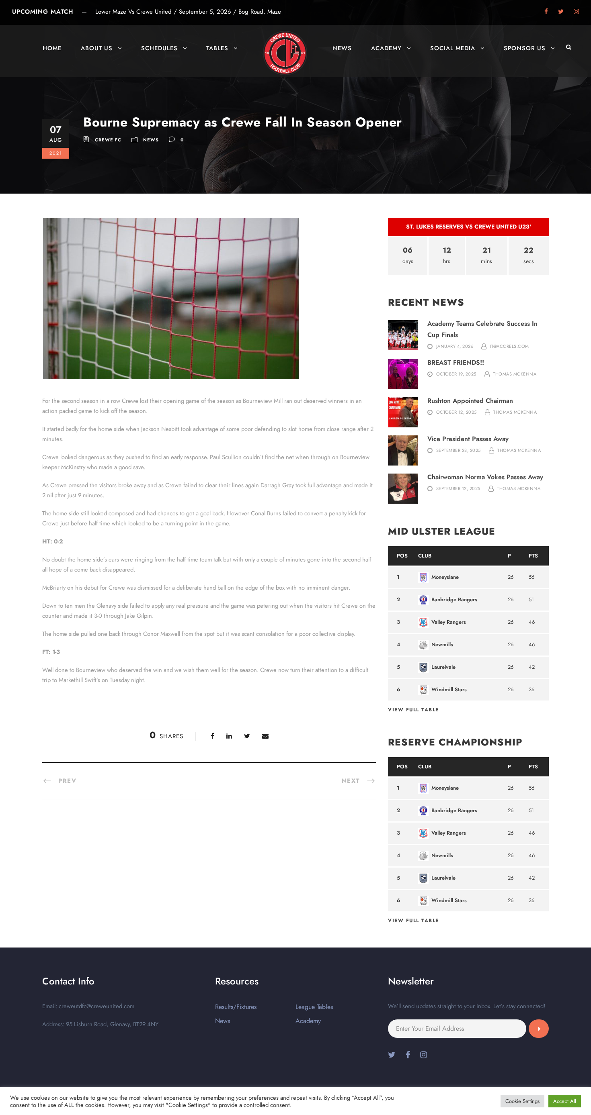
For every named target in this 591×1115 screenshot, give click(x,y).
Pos (402, 556)
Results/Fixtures (236, 1006)
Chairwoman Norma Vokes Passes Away (485, 477)
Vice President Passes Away (468, 438)
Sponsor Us (525, 48)
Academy (386, 48)
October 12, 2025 (456, 412)
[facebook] (546, 11)
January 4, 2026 (455, 346)
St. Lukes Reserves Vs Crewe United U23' (468, 227)
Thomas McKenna (514, 374)
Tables (217, 48)
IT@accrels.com (509, 346)
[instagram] (576, 11)
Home (52, 48)
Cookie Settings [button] (522, 1101)
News (342, 48)
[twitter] (561, 11)
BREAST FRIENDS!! (455, 362)
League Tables (314, 1006)
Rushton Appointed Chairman (470, 400)
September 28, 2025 (458, 450)
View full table (413, 709)
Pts (533, 556)
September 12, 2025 (458, 488)
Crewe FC (108, 140)
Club (424, 556)
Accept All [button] (564, 1101)
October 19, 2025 (456, 374)
